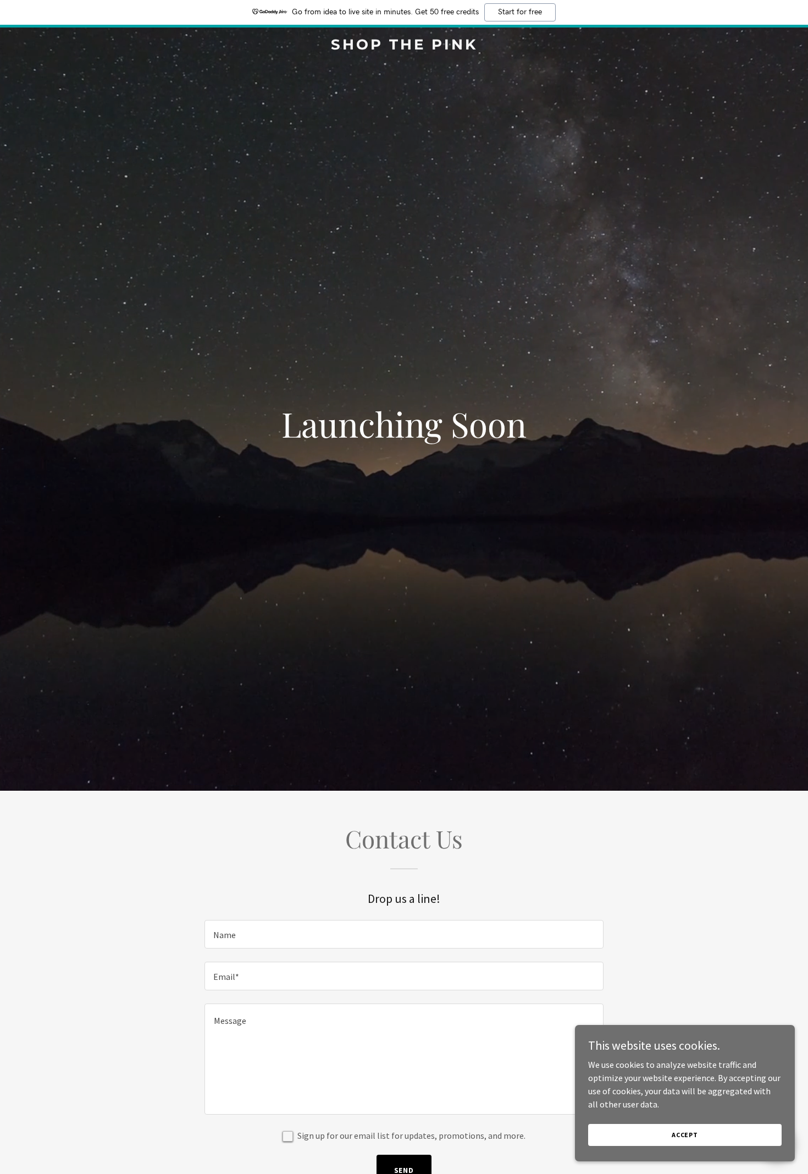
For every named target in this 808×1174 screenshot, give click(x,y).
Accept (685, 1135)
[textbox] (403, 934)
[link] (404, 46)
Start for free (520, 12)
